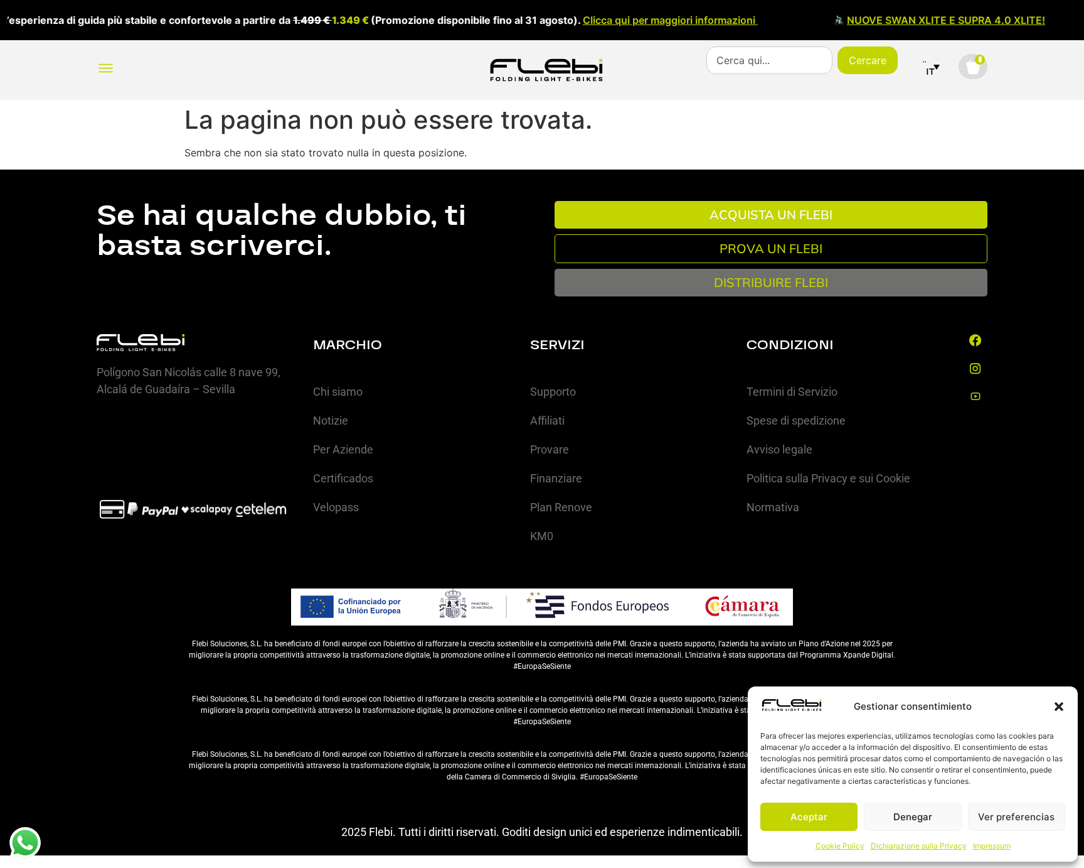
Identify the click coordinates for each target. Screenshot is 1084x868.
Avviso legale (779, 449)
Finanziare (556, 478)
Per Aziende (343, 449)
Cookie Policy (840, 845)
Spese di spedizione (796, 420)
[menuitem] (931, 66)
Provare (549, 449)
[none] (931, 66)
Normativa (773, 507)
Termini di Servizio (792, 391)
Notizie (330, 420)
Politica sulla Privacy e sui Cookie (828, 478)
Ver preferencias (1016, 817)
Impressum (992, 845)
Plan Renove (561, 507)
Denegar (912, 817)
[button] (1059, 706)
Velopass (336, 507)
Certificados (343, 478)
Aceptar (808, 817)
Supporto (553, 391)
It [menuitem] (930, 72)
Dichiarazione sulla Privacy (919, 845)
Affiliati (547, 420)
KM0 (541, 536)
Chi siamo (338, 391)
